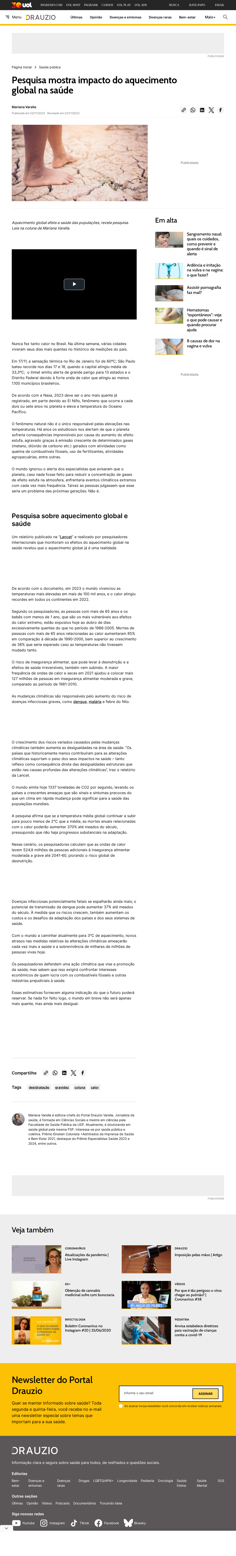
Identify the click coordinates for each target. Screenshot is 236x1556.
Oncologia (165, 1481)
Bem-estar (187, 17)
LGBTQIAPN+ (103, 1481)
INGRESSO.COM (51, 5)
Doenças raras (160, 17)
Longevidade (127, 1481)
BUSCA (174, 5)
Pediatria (147, 1481)
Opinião (96, 17)
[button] (183, 110)
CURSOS (107, 5)
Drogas (84, 1481)
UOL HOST (73, 5)
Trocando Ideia (111, 1503)
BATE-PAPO (197, 5)
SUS (221, 1481)
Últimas (77, 17)
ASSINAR (205, 1394)
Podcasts (63, 1503)
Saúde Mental (202, 1483)
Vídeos (47, 1503)
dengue (80, 701)
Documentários (84, 1503)
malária (95, 701)
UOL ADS (141, 5)
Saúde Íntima (181, 1483)
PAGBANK (91, 5)
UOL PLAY (124, 5)
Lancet (66, 536)
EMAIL (219, 5)
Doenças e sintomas (126, 17)
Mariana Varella (24, 107)
